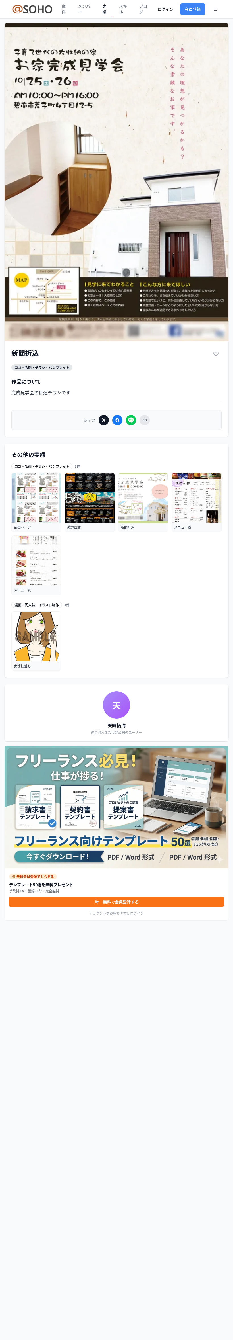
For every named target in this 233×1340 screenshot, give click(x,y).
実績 (104, 9)
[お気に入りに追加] (216, 354)
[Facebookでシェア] (117, 420)
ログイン (165, 9)
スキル (123, 9)
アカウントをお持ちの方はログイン (116, 913)
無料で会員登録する (121, 902)
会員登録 (193, 9)
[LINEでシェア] (131, 420)
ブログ (143, 9)
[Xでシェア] (104, 420)
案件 (64, 9)
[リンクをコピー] (145, 420)
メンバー (84, 9)
